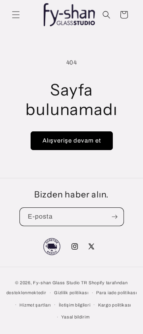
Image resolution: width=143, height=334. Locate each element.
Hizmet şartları (35, 305)
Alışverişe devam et (72, 140)
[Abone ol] (115, 216)
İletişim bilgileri (75, 305)
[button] (16, 14)
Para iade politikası (116, 292)
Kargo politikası (114, 305)
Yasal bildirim (75, 316)
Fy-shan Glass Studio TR (60, 282)
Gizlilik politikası (71, 292)
